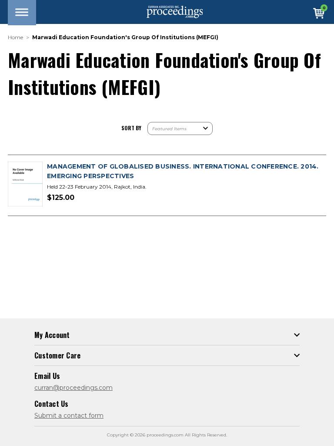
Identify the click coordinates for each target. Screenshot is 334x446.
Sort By (131, 128)
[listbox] (180, 128)
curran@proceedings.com (73, 388)
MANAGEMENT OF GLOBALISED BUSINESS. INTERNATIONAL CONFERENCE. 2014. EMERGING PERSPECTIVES (183, 171)
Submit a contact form (69, 415)
